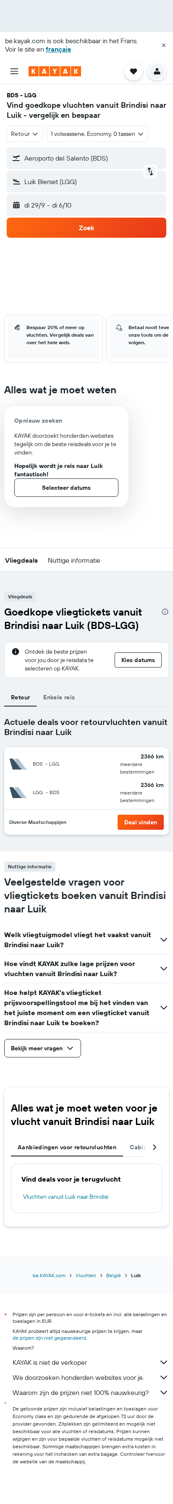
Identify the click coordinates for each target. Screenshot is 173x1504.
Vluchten (86, 1275)
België (113, 1275)
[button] (164, 45)
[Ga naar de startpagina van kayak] (55, 71)
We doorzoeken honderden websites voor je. (78, 1377)
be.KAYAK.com (49, 1275)
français (58, 49)
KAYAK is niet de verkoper (50, 1362)
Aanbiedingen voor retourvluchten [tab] (67, 1147)
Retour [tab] (20, 697)
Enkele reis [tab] (59, 697)
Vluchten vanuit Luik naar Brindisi (65, 1196)
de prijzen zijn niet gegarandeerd (49, 1338)
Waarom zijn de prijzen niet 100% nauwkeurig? (81, 1392)
